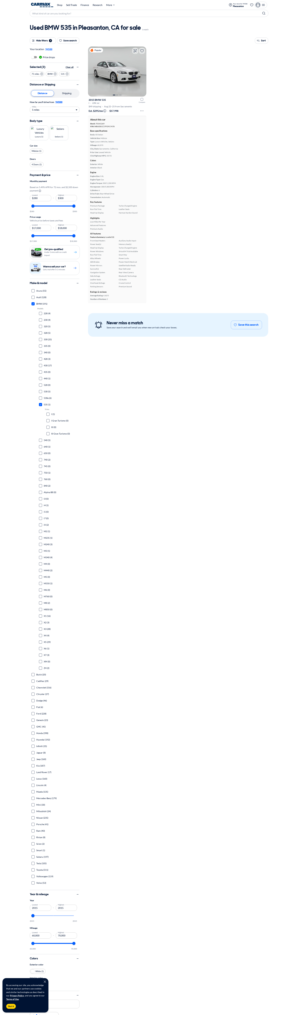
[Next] (142, 71)
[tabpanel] (54, 106)
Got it (11, 1006)
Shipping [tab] (66, 93)
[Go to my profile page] (261, 5)
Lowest (35, 195)
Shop (59, 5)
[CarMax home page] (42, 5)
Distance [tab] (42, 93)
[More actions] (142, 111)
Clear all (70, 67)
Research (97, 5)
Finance (85, 5)
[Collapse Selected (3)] (77, 67)
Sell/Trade (71, 5)
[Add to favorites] (142, 51)
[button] (37, 73)
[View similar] (135, 51)
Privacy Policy (17, 995)
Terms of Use (12, 999)
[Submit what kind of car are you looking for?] (264, 13)
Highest (61, 195)
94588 (58, 102)
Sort (263, 40)
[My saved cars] (252, 5)
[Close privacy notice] (45, 981)
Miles (34, 106)
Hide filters (43, 40)
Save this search (248, 325)
